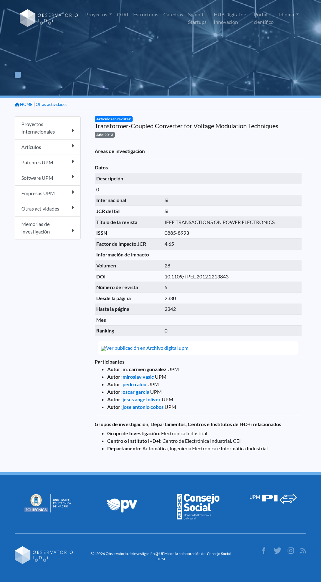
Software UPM (37, 178)
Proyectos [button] (96, 14)
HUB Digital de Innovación (230, 18)
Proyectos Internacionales (38, 128)
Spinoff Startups (197, 18)
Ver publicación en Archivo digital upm (147, 348)
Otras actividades (51, 104)
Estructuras (145, 14)
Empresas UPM (38, 193)
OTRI (122, 14)
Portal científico (264, 18)
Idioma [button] (287, 14)
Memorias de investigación (35, 227)
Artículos (31, 147)
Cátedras (173, 14)
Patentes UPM (37, 162)
